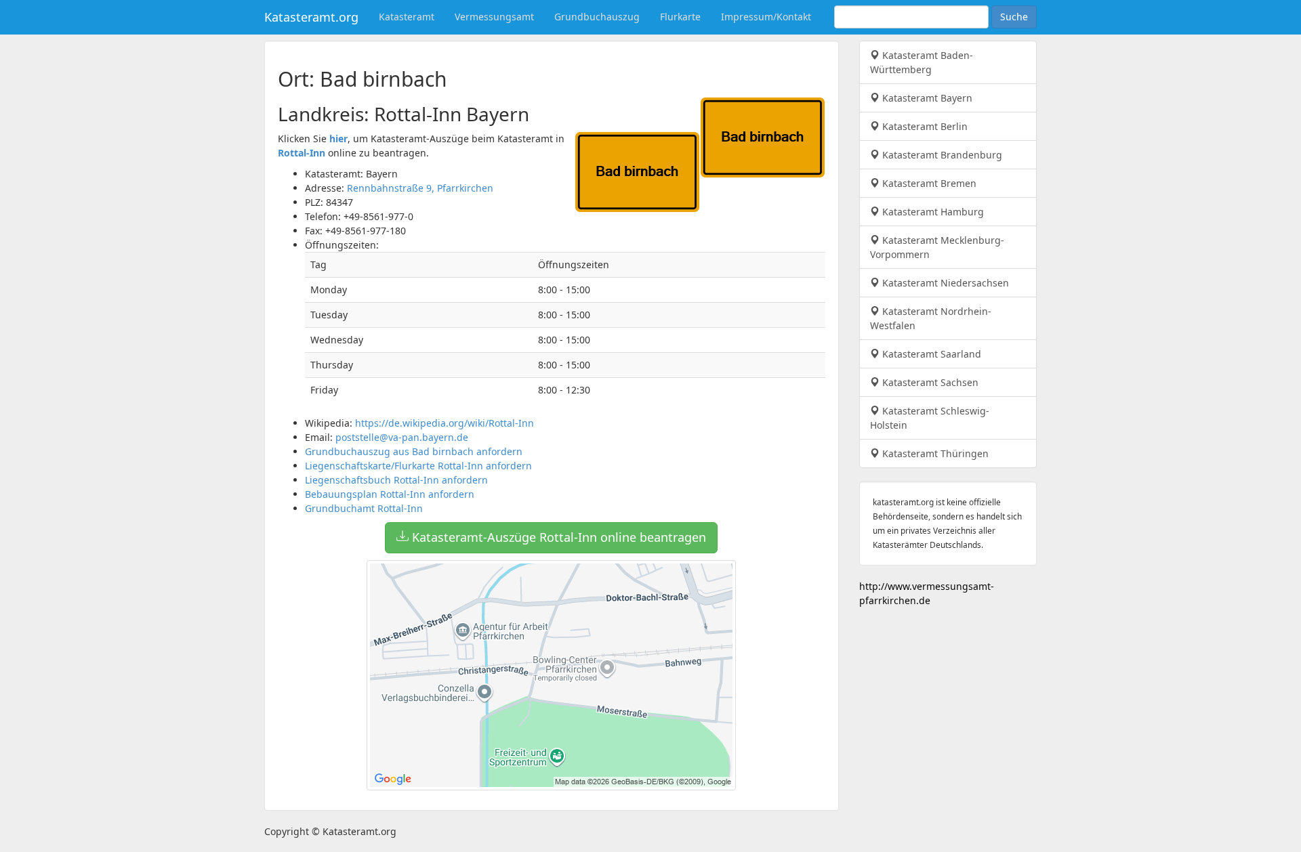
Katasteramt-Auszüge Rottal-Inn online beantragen (557, 537)
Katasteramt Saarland (930, 353)
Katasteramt (406, 16)
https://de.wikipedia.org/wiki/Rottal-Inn (444, 423)
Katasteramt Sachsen (929, 382)
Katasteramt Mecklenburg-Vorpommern (937, 247)
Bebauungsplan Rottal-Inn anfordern (389, 494)
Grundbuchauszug (597, 16)
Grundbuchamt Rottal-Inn (364, 508)
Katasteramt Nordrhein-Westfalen (930, 318)
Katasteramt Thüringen (934, 453)
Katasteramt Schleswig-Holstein (929, 417)
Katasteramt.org (311, 17)
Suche (1014, 16)
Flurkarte (680, 16)
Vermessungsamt (494, 16)
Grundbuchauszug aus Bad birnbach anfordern (413, 451)
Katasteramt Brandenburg (941, 154)
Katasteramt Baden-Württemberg (921, 62)
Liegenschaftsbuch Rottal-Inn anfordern (396, 479)
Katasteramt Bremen (928, 183)
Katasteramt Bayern (926, 97)
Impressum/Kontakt (766, 16)
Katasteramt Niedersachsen (944, 282)
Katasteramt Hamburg (932, 211)
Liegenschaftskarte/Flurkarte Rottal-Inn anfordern (418, 465)
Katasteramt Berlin (924, 126)
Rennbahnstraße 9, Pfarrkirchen (420, 188)
